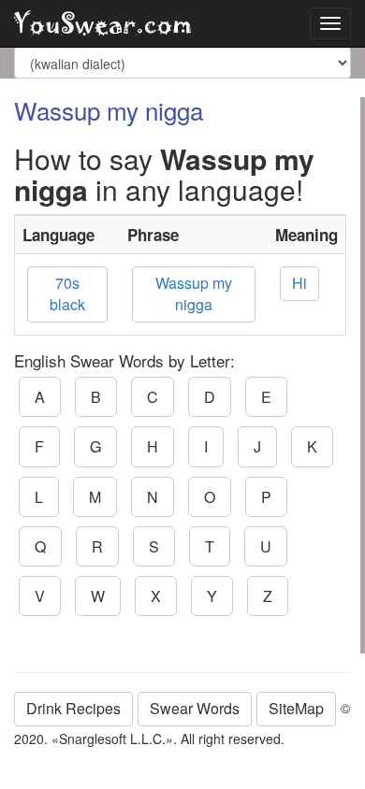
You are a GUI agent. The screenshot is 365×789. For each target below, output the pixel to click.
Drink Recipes (73, 708)
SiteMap (296, 708)
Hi (299, 283)
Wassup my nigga (193, 293)
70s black (67, 293)
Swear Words (195, 708)
